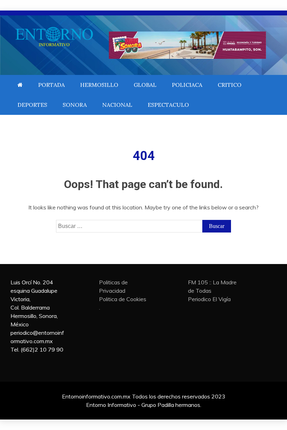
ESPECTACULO (168, 104)
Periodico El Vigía (209, 299)
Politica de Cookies (122, 299)
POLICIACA (187, 84)
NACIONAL (117, 104)
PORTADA (51, 84)
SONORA (75, 104)
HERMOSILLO (99, 84)
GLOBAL (145, 84)
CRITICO (229, 84)
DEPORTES (32, 104)
